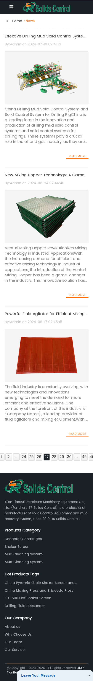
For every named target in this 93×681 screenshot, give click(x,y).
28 (54, 457)
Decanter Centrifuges (23, 539)
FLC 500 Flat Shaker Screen (28, 598)
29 (61, 457)
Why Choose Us (18, 634)
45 (84, 457)
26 (39, 457)
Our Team (13, 642)
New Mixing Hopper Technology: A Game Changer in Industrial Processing (45, 178)
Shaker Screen (17, 546)
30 (69, 457)
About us (12, 627)
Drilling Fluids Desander (25, 605)
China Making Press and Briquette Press (39, 590)
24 (24, 457)
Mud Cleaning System (24, 554)
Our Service (15, 650)
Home (17, 21)
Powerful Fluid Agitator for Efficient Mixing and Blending (45, 317)
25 (31, 457)
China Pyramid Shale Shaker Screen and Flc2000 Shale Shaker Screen (40, 582)
